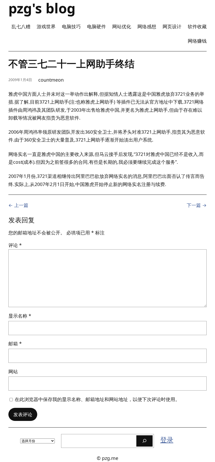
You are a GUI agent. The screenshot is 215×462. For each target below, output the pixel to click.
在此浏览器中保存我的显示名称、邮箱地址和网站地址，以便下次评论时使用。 (97, 399)
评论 (15, 245)
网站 (13, 371)
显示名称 (19, 316)
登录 (166, 439)
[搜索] (144, 441)
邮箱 (15, 343)
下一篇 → (197, 205)
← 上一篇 (18, 205)
